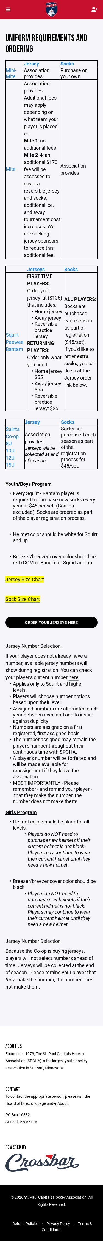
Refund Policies (25, 1223)
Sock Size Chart (22, 599)
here (74, 677)
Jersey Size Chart (24, 579)
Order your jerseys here (51, 622)
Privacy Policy (58, 1223)
